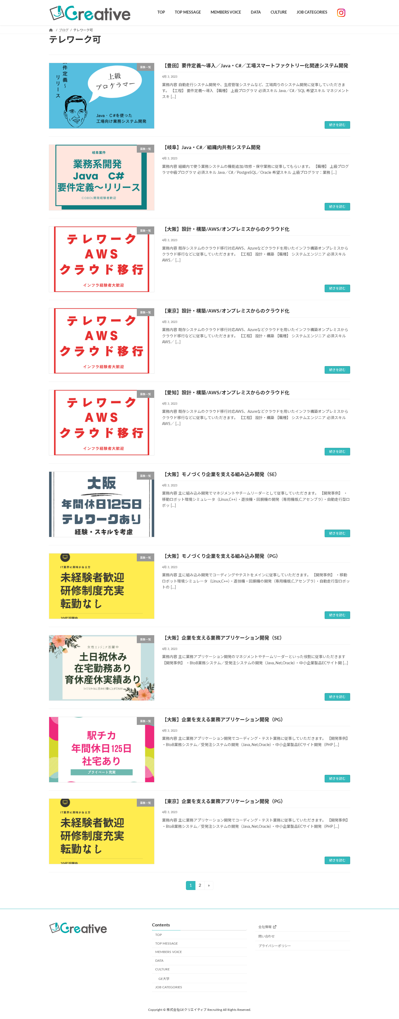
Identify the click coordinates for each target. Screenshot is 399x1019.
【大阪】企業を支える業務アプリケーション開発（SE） (223, 638)
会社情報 (264, 927)
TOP (158, 934)
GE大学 (164, 978)
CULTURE (162, 969)
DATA (159, 960)
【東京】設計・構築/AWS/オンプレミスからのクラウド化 (226, 311)
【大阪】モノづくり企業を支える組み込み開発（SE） (221, 474)
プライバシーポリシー (274, 946)
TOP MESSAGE (166, 943)
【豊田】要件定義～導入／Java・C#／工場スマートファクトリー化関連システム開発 (255, 66)
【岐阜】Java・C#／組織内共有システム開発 (211, 147)
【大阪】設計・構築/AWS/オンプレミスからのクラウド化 (226, 229)
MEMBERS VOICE (168, 952)
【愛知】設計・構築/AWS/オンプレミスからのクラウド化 (226, 393)
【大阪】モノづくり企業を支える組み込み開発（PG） (221, 556)
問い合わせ (266, 936)
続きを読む (337, 125)
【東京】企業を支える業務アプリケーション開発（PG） (224, 801)
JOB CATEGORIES (168, 987)
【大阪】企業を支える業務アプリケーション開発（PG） (224, 720)
